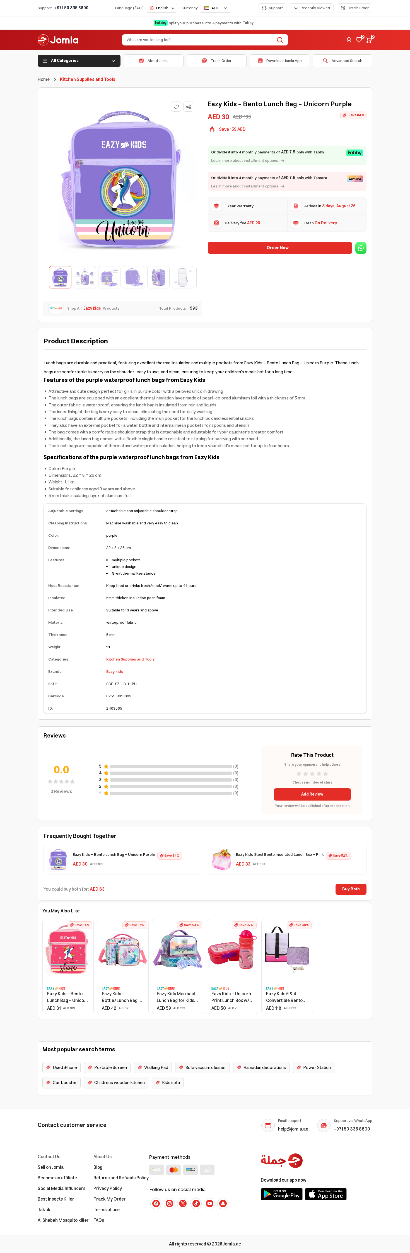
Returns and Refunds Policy (121, 1178)
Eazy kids (114, 671)
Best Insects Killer (56, 1199)
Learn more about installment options (244, 160)
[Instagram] (169, 1203)
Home (44, 79)
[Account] (349, 40)
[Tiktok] (196, 1203)
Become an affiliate (57, 1178)
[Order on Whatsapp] (360, 248)
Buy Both (351, 889)
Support (276, 8)
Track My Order (109, 1199)
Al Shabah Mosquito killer (63, 1220)
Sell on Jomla (51, 1167)
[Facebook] (156, 1203)
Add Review (312, 794)
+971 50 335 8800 (71, 8)
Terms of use (106, 1209)
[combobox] (161, 8)
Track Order (358, 8)
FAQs (98, 1220)
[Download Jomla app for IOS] (326, 1194)
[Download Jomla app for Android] (282, 1194)
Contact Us (49, 1156)
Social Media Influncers (61, 1188)
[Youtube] (209, 1203)
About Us (102, 1156)
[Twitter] (182, 1203)
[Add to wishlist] (176, 107)
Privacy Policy (107, 1188)
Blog (97, 1167)
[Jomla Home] (58, 39)
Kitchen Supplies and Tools (130, 659)
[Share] (189, 107)
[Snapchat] (223, 1203)
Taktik (44, 1209)
